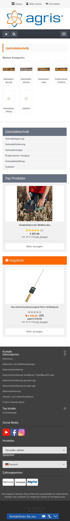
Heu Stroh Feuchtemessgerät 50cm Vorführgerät (34, 307)
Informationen (11, 354)
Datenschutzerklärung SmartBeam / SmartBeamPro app (28, 375)
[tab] (35, 351)
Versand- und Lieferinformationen (18, 397)
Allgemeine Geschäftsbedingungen (19, 364)
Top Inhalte (9, 408)
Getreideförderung (15, 144)
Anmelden (54, 4)
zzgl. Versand (41, 237)
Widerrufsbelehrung (12, 391)
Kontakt (7, 351)
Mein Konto (35, 4)
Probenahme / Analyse (17, 155)
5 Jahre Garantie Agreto (13, 402)
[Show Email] (43, 516)
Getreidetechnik (17, 132)
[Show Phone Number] (49, 516)
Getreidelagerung (14, 138)
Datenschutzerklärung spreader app (19, 380)
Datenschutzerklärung (13, 369)
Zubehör (26, 108)
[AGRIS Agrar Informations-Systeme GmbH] (35, 18)
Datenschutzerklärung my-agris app (19, 386)
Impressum (8, 359)
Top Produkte (15, 178)
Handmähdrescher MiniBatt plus (34, 225)
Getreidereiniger (14, 150)
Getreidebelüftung (15, 161)
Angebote (16, 260)
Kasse (18, 4)
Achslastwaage (10, 413)
